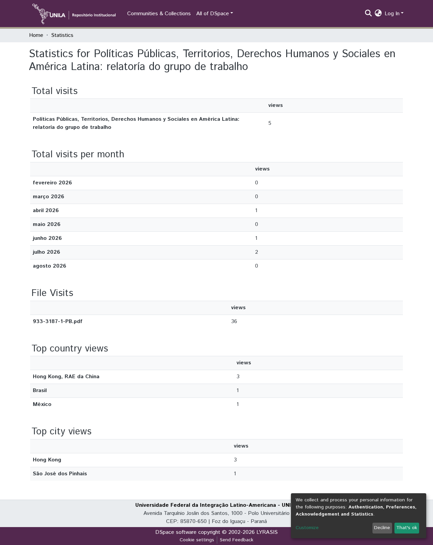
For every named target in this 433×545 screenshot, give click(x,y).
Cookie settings (197, 540)
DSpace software (176, 532)
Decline (382, 527)
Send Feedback (236, 540)
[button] (378, 14)
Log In (392, 14)
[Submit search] (368, 14)
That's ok (406, 527)
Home (36, 35)
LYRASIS (267, 532)
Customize (307, 527)
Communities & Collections (159, 14)
